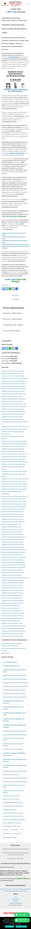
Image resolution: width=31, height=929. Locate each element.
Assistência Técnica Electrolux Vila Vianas (13, 371)
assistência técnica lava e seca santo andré (13, 739)
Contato (15, 901)
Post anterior (15, 295)
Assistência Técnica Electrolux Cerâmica (12, 582)
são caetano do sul (9, 837)
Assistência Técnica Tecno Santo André (12, 636)
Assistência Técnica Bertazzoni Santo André (13, 631)
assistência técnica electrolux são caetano (15, 686)
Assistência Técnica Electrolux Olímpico (12, 570)
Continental (27, 889)
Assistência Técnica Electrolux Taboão (12, 401)
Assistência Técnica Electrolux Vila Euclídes (13, 391)
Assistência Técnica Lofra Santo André (12, 633)
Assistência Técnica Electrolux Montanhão (13, 449)
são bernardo (7, 833)
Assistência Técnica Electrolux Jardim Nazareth (14, 471)
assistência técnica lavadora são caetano (15, 734)
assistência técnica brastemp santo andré (14, 671)
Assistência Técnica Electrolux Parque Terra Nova (15, 426)
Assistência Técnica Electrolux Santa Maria (13, 562)
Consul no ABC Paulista (11, 331)
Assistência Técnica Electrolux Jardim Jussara (14, 486)
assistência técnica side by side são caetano (13, 791)
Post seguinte (15, 299)
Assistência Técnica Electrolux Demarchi (12, 516)
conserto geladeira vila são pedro (11, 826)
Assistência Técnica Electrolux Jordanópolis (13, 451)
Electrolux (13, 889)
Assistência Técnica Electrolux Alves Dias (13, 544)
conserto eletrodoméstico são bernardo (13, 816)
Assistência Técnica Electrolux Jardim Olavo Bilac (15, 461)
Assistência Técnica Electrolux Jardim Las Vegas (15, 484)
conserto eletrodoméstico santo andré (13, 813)
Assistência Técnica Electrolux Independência (14, 506)
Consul (8, 889)
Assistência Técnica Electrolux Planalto (12, 416)
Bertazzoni (9, 891)
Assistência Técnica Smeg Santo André (12, 623)
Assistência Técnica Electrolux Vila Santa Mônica (15, 378)
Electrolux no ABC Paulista (12, 319)
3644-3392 (9, 216)
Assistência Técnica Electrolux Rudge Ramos (14, 411)
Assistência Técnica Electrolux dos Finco (12, 511)
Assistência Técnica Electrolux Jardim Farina (13, 499)
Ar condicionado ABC (10, 662)
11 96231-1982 (11, 12)
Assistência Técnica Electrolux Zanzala (12, 554)
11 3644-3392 (10, 279)
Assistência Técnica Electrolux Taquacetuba (13, 399)
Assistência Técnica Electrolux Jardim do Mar (14, 501)
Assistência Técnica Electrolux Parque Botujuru (14, 441)
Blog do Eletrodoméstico (15, 905)
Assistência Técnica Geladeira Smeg (11, 595)
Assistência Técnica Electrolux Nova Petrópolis (14, 443)
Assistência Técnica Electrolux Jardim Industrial (14, 489)
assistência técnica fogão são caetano (14, 693)
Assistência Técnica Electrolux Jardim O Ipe (13, 464)
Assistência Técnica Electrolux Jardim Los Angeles (15, 478)
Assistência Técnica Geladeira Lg (10, 605)
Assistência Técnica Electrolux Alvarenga (13, 547)
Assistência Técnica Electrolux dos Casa (12, 514)
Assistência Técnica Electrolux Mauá (11, 575)
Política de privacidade (16, 903)
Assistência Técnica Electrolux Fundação (12, 580)
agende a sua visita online (17, 153)
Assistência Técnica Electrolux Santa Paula (13, 560)
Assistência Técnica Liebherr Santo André (13, 628)
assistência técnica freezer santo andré (14, 697)
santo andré (14, 830)
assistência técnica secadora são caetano (15, 781)
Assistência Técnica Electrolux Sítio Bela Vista (14, 404)
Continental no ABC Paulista (13, 325)
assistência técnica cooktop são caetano (14, 679)
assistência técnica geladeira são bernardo (14, 720)
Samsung (21, 889)
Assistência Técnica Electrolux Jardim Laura (13, 481)
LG (17, 889)
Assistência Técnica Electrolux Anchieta (12, 542)
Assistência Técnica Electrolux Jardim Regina (14, 456)
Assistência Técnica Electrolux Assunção (12, 539)
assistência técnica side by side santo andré (14, 786)
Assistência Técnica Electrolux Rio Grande (13, 414)
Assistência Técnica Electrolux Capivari (12, 529)
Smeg (24, 891)
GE (5, 891)
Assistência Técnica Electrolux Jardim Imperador (15, 496)
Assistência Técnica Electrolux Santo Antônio (14, 557)
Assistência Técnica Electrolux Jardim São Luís (14, 454)
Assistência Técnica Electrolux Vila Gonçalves (14, 388)
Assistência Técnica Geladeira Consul (12, 610)
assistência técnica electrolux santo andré (15, 682)
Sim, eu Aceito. (10, 926)
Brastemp (3, 889)
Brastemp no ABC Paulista (12, 313)
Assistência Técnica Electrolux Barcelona (13, 590)
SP (22, 830)
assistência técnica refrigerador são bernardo (14, 760)
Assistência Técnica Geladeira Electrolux (12, 615)
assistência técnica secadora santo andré (15, 778)
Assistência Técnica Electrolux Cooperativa (13, 521)
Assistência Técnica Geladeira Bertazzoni (13, 600)
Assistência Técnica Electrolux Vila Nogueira (13, 381)
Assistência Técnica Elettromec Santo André (13, 626)
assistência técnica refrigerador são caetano (14, 766)
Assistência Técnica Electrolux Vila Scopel (13, 376)
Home (15, 897)
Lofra (21, 891)
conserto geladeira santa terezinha (12, 823)
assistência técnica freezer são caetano (13, 708)
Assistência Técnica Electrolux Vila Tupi (12, 373)
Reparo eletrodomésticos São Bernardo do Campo (15, 244)
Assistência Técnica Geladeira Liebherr (12, 598)
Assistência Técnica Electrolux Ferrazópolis (13, 509)
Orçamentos (15, 899)
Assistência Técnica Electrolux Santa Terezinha (14, 406)
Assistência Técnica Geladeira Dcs (11, 621)
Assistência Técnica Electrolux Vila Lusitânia (13, 383)
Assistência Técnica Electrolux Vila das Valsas (14, 393)
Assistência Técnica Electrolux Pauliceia (12, 419)
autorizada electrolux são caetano (13, 806)
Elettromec (16, 891)
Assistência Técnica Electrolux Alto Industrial (13, 549)
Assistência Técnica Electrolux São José (12, 593)
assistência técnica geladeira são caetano (14, 726)
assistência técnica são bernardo (11, 795)
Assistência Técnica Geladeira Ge (11, 608)
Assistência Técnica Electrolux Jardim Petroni (14, 459)
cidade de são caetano (9, 809)
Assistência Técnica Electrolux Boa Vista (12, 588)
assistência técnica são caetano (11, 799)
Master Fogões (6, 653)
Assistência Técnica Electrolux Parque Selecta (14, 429)
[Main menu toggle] (27, 4)
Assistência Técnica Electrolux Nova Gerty (13, 572)
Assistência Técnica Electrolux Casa (11, 526)
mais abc (5, 830)
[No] (29, 923)
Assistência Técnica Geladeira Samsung (12, 603)
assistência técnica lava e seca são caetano (13, 744)
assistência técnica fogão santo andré (14, 690)
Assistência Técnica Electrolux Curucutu (12, 519)
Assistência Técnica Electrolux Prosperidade (13, 565)
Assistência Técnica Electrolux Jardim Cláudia (14, 504)
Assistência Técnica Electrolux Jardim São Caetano (15, 577)
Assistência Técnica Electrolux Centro (12, 524)
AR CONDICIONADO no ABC (11, 666)
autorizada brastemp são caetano (12, 802)
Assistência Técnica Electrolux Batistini (12, 532)
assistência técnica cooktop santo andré (14, 675)
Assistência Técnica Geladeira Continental (13, 613)
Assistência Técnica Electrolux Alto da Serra (13, 552)
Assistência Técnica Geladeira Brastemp (12, 618)
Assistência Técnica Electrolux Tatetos (12, 396)
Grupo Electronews (13, 57)
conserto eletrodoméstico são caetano (14, 819)
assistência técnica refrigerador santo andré (14, 754)
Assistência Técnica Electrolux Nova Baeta (13, 446)
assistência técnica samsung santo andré (15, 771)
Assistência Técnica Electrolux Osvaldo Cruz (13, 567)
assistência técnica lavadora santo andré (15, 731)
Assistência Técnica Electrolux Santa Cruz (13, 409)
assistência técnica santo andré (11, 774)
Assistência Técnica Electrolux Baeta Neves (13, 537)
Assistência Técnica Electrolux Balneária (12, 534)
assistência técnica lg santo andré (13, 749)
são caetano (17, 833)
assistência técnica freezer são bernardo (13, 702)
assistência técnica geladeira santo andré (14, 714)
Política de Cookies (21, 926)
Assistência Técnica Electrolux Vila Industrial (13, 386)
